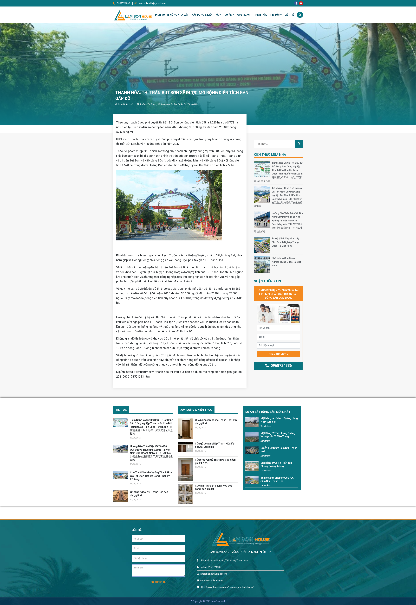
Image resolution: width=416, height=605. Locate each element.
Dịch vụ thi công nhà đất (171, 14)
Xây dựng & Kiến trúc (206, 14)
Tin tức (275, 14)
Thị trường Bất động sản (159, 104)
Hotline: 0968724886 (210, 567)
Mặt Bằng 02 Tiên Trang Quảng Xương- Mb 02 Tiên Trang (277, 435)
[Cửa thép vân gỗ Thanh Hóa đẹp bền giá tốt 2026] (185, 469)
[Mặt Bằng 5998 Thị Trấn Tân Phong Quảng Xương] (252, 466)
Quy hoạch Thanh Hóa (252, 14)
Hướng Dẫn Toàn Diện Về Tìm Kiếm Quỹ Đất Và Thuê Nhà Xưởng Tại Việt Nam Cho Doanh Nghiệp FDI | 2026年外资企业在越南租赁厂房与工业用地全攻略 (151, 453)
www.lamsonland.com (211, 580)
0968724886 (123, 3)
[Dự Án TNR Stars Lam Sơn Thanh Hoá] (252, 450)
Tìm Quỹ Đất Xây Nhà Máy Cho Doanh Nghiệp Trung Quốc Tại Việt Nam (285, 242)
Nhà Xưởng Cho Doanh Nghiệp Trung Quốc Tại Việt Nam (286, 262)
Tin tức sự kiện (191, 104)
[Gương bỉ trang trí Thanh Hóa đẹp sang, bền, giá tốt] (185, 494)
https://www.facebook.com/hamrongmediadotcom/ (227, 587)
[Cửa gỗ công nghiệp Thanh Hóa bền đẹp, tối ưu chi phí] (185, 447)
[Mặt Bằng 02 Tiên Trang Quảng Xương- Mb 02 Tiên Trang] (252, 437)
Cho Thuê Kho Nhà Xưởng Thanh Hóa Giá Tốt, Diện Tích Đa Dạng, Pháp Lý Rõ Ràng (151, 476)
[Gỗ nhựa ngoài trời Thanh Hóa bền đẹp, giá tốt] (120, 496)
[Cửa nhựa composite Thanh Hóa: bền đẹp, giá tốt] (185, 428)
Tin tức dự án (177, 104)
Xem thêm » (265, 426)
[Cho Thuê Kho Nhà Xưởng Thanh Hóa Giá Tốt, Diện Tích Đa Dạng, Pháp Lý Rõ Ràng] (120, 475)
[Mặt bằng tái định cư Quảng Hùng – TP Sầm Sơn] (252, 422)
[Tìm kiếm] (300, 15)
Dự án (228, 14)
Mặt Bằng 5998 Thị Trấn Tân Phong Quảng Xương (276, 464)
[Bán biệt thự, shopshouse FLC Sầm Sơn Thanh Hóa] (252, 480)
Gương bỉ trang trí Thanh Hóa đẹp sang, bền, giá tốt (213, 487)
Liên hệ (289, 14)
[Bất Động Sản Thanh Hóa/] (133, 14)
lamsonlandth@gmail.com (152, 3)
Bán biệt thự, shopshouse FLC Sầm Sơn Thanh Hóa (277, 479)
